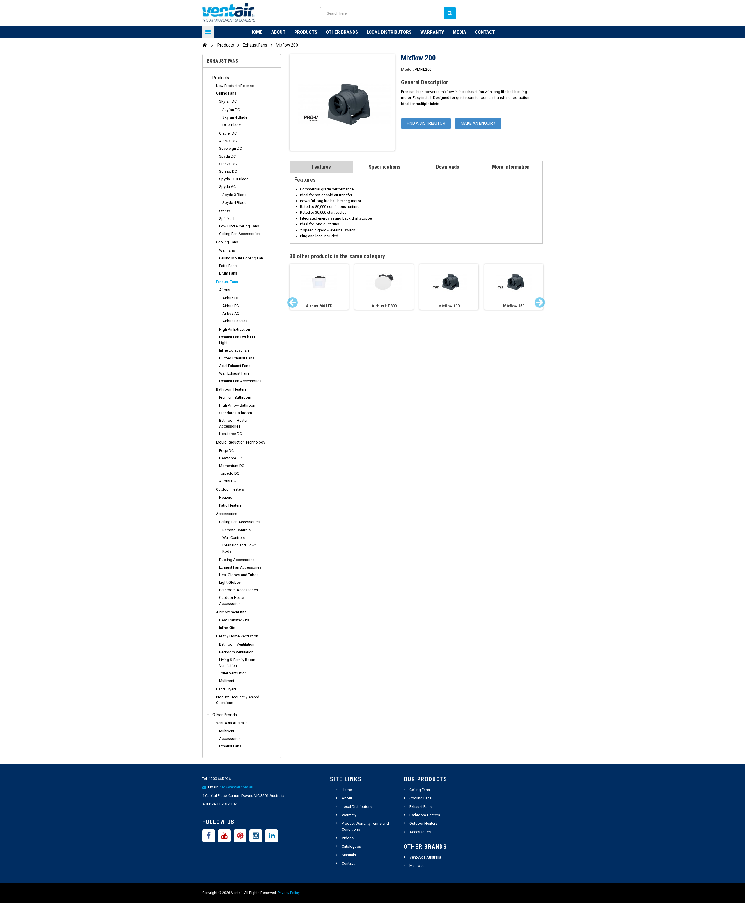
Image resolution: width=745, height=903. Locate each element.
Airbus (224, 290)
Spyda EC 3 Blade (234, 179)
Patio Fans (228, 265)
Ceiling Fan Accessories (239, 233)
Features (321, 167)
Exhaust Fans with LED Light (238, 340)
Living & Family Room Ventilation (237, 663)
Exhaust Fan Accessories (240, 381)
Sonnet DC (228, 171)
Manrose (416, 865)
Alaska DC (228, 141)
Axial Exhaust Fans (234, 366)
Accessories (226, 514)
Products (305, 32)
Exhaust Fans (227, 281)
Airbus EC (230, 306)
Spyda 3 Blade (234, 195)
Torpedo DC (229, 473)
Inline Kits (227, 628)
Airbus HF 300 (384, 306)
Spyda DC (227, 156)
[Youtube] (224, 835)
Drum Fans (228, 273)
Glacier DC (228, 133)
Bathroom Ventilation (236, 644)
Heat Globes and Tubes (238, 575)
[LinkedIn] (271, 835)
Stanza (225, 211)
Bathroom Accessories (238, 590)
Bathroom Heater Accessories (233, 423)
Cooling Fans (227, 242)
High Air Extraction (234, 329)
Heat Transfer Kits (234, 620)
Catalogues (351, 846)
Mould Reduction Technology (240, 442)
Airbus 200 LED (319, 306)
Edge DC (226, 450)
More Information (511, 167)
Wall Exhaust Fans (234, 373)
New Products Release (235, 85)
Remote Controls (236, 530)
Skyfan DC (228, 101)
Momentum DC (231, 466)
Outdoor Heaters (230, 489)
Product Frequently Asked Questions (237, 700)
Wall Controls (233, 537)
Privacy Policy (289, 893)
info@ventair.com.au (236, 787)
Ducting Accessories (236, 560)
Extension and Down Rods (239, 548)
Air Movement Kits (231, 612)
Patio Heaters (230, 505)
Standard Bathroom (235, 413)
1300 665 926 (220, 778)
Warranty (432, 32)
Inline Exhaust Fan (234, 350)
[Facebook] (208, 835)
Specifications (384, 167)
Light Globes (230, 582)
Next (540, 302)
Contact (485, 32)
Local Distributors (389, 32)
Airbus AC (230, 313)
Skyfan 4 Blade (234, 117)
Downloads (447, 167)
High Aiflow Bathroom (237, 405)
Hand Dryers (226, 689)
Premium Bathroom (235, 397)
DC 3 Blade (231, 125)
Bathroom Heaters (231, 389)
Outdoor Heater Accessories (232, 600)
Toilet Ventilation (233, 673)
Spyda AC (227, 186)
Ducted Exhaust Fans (236, 358)
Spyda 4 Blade (234, 202)
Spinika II (226, 218)
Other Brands (342, 32)
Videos (348, 838)
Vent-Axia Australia (232, 723)
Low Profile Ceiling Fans (239, 226)
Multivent (226, 680)
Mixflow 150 (513, 306)
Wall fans (227, 250)
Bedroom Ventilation (236, 652)
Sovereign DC (230, 148)
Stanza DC (228, 164)
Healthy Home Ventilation (237, 636)
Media (459, 32)
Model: (407, 69)
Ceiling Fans (226, 93)
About (278, 32)
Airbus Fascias (234, 321)
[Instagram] (255, 835)
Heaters (225, 497)
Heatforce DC (230, 434)
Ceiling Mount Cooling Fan (241, 258)
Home (256, 32)
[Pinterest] (240, 835)
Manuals (349, 855)
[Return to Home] (204, 45)
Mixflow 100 (449, 306)
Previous (292, 302)
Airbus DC (230, 298)
